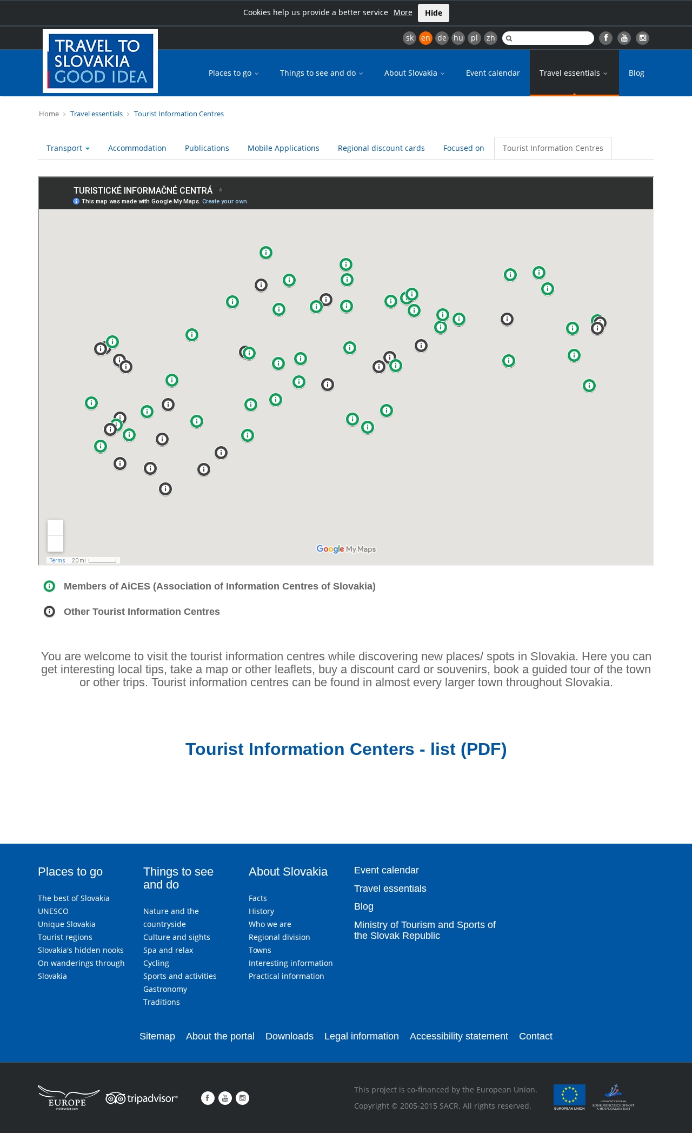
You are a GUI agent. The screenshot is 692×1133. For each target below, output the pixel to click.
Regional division (279, 937)
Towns (260, 950)
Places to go (231, 73)
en (425, 37)
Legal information (361, 1036)
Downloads (289, 1036)
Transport (65, 148)
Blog (636, 73)
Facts (258, 898)
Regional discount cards (381, 148)
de (442, 37)
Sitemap (157, 1036)
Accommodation (137, 148)
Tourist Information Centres (179, 113)
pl (474, 37)
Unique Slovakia (67, 924)
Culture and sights (176, 937)
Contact (536, 1036)
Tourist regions (65, 937)
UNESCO (53, 911)
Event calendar (493, 73)
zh (491, 37)
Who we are (270, 924)
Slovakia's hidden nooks (81, 950)
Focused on (463, 148)
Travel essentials (571, 73)
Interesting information (291, 963)
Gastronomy (165, 989)
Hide (433, 13)
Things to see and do (319, 73)
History (261, 911)
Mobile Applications (284, 148)
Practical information (286, 976)
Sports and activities (180, 976)
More (403, 12)
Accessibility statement (459, 1036)
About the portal (220, 1036)
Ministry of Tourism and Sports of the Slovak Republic (425, 930)
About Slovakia (412, 73)
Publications (207, 148)
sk (410, 37)
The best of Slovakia (74, 898)
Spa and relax (168, 950)
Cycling (156, 963)
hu (458, 37)
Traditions (161, 1002)
